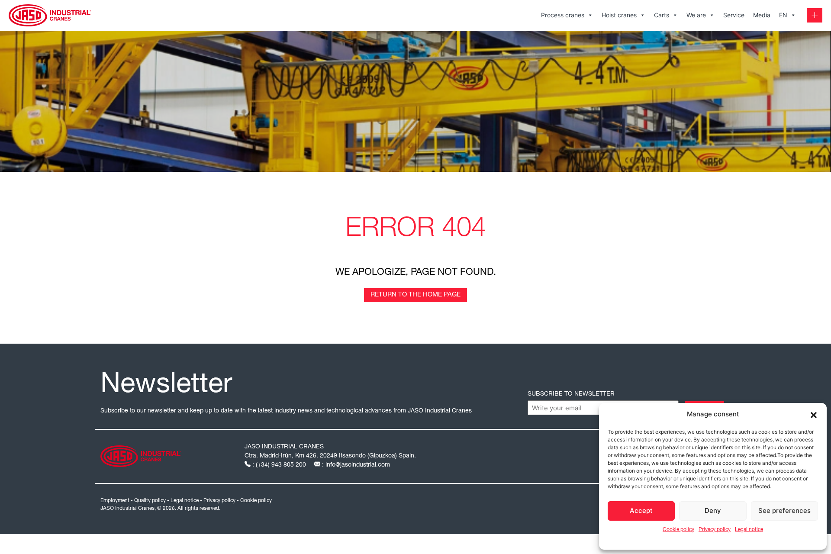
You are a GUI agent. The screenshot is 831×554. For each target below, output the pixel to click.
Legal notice (749, 529)
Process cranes (562, 15)
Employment (114, 500)
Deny (713, 510)
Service (733, 15)
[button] (813, 414)
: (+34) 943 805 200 (279, 465)
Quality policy (150, 500)
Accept (641, 510)
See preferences (784, 510)
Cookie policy (678, 529)
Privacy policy (715, 529)
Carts (661, 15)
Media (761, 15)
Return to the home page (415, 295)
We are (696, 15)
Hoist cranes (619, 15)
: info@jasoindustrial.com (355, 465)
